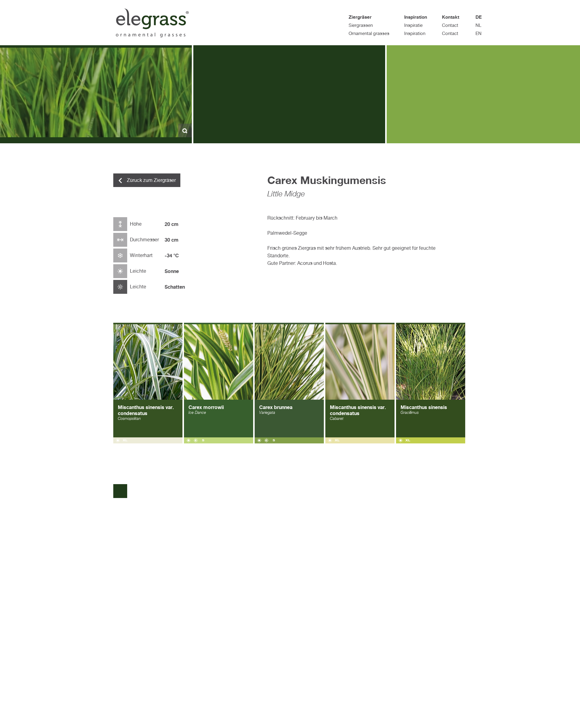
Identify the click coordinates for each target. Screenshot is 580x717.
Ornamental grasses (369, 33)
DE (478, 17)
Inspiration (415, 17)
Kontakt (450, 17)
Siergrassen (361, 25)
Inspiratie (413, 25)
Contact (450, 25)
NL (478, 25)
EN (478, 33)
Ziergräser (360, 17)
